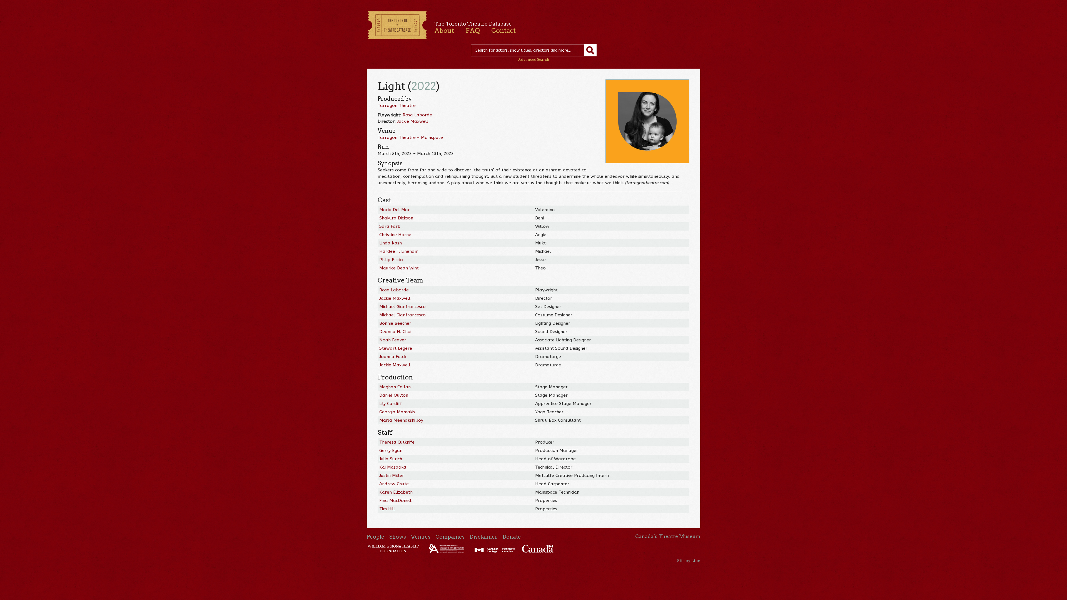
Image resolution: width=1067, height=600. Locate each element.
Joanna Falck (392, 356)
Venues (420, 537)
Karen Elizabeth (396, 492)
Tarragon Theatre (397, 105)
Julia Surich (390, 458)
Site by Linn (688, 560)
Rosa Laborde (417, 115)
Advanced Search (533, 60)
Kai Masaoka (392, 467)
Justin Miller (391, 475)
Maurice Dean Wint (399, 268)
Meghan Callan (395, 386)
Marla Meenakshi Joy (401, 420)
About (444, 30)
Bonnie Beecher (395, 323)
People (375, 537)
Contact (503, 30)
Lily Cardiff (390, 403)
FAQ (472, 30)
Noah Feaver (392, 340)
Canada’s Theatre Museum (667, 536)
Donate (511, 537)
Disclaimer (483, 537)
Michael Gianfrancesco (402, 306)
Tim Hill (387, 508)
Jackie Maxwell (412, 121)
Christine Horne (395, 234)
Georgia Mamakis (397, 411)
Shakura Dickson (396, 218)
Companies (450, 537)
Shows (397, 537)
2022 (423, 85)
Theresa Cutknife (397, 442)
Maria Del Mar (394, 209)
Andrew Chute (394, 483)
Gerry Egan (390, 450)
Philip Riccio (391, 259)
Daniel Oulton (393, 395)
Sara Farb (389, 226)
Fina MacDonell (395, 500)
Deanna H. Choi (395, 331)
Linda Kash (390, 243)
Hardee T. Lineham (398, 251)
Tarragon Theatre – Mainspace (410, 137)
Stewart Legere (395, 348)
